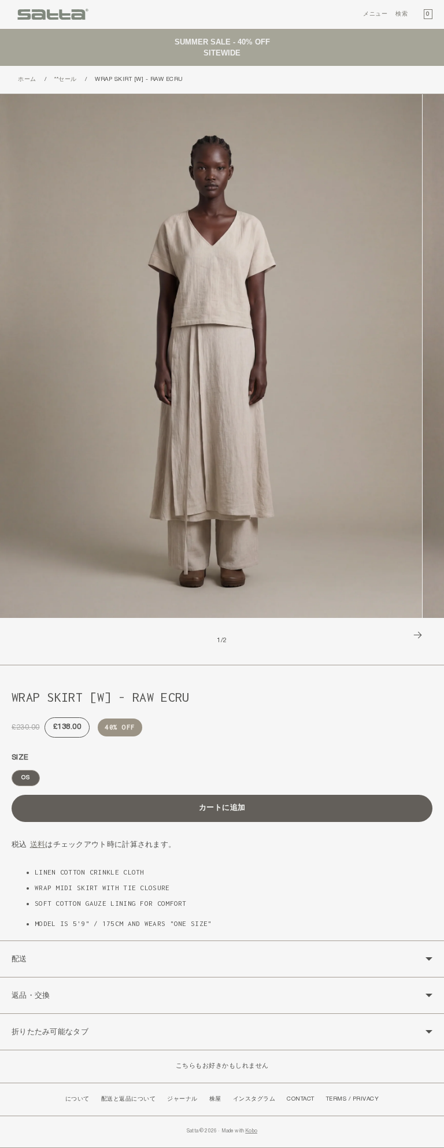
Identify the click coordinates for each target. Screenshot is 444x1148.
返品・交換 (31, 995)
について (77, 1099)
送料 (38, 844)
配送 (19, 958)
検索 (401, 14)
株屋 (215, 1099)
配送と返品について (128, 1099)
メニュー (375, 14)
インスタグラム (254, 1099)
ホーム (27, 79)
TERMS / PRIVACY (352, 1099)
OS (25, 777)
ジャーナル (182, 1099)
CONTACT (300, 1099)
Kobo (251, 1131)
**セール (65, 79)
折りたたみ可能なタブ (50, 1031)
